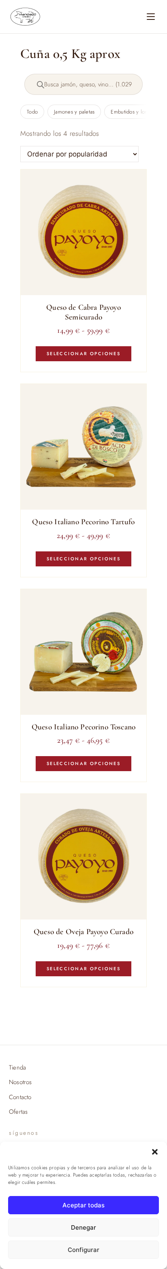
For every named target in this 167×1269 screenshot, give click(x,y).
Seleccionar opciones (83, 353)
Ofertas (18, 1111)
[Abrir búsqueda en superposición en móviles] (83, 84)
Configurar (83, 1250)
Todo (32, 112)
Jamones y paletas (74, 112)
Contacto (20, 1097)
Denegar (83, 1227)
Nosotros (20, 1082)
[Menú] (150, 16)
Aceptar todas (83, 1205)
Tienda (17, 1067)
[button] (155, 1152)
